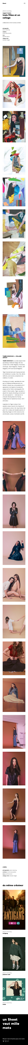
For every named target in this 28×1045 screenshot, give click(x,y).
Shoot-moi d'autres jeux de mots (14, 1039)
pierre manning (7, 11)
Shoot (4, 3)
